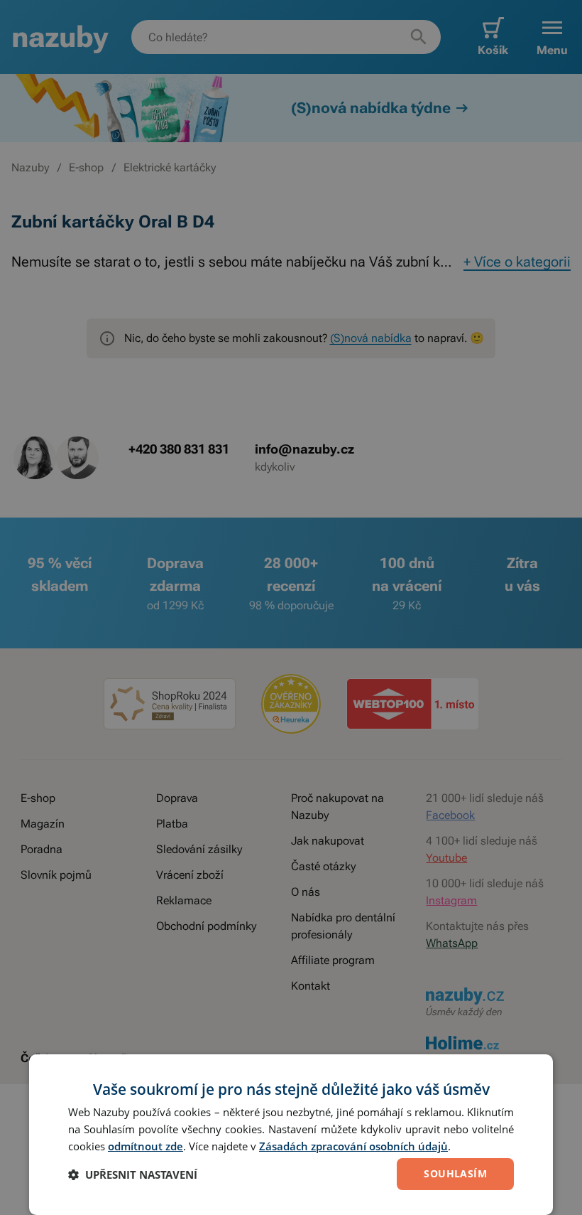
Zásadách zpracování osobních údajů (353, 1146)
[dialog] (291, 1134)
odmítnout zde (145, 1146)
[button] (132, 1174)
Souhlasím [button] (455, 1173)
